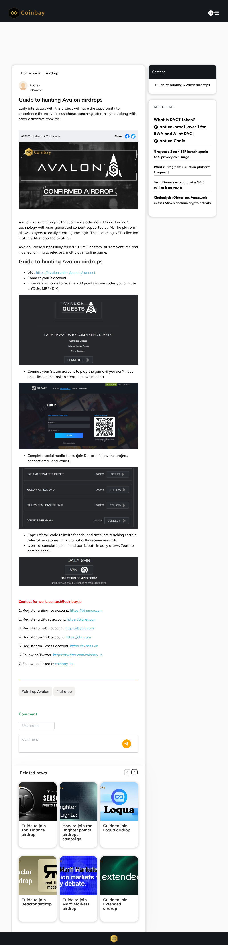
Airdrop (52, 73)
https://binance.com (86, 610)
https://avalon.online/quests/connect (65, 272)
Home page (30, 73)
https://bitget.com (81, 619)
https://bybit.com (79, 628)
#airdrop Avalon (35, 691)
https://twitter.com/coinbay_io (78, 655)
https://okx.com (78, 637)
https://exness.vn (84, 646)
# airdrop (64, 691)
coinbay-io (64, 663)
